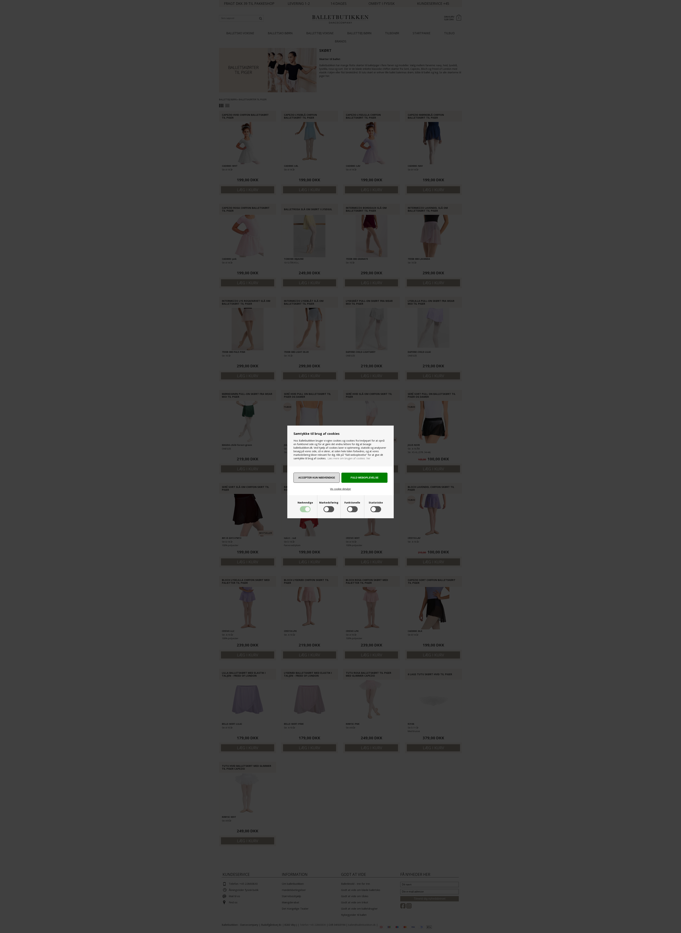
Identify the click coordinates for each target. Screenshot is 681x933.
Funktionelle (352, 502)
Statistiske (376, 502)
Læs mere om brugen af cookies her (349, 458)
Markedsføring (328, 502)
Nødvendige (305, 502)
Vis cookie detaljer (340, 489)
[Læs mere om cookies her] (327, 458)
